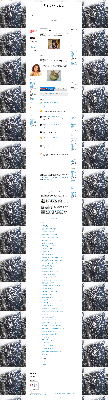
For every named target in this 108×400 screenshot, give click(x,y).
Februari (44, 356)
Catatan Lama (65, 177)
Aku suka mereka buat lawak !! (48, 340)
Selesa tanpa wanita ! (46, 296)
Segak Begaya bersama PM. (47, 286)
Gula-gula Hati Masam (32, 83)
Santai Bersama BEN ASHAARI (73, 124)
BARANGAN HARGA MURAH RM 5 (73, 155)
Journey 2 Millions (32, 109)
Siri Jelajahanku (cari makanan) (49, 333)
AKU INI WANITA (45, 302)
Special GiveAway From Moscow (48, 348)
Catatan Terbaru (43, 177)
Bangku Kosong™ (72, 171)
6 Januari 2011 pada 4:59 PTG (50, 110)
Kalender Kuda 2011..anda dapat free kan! (55, 210)
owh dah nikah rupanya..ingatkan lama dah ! (51, 325)
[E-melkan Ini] (56, 93)
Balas (44, 106)
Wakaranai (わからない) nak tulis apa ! (50, 234)
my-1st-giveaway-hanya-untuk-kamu (49, 245)
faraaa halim (73, 72)
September (44, 364)
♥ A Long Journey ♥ (73, 44)
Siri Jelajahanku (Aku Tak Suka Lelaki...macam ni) (53, 280)
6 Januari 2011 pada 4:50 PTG (51, 102)
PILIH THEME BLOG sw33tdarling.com (49, 283)
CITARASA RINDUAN (32, 99)
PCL (63, 66)
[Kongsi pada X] (58, 93)
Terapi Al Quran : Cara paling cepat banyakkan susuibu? (33, 122)
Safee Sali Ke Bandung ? (47, 265)
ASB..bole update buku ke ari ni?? (49, 231)
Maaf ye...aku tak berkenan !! (48, 336)
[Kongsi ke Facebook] (59, 93)
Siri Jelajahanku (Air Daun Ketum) (49, 308)
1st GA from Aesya (46, 342)
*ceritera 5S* (74, 143)
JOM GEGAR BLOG (45, 313)
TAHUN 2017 (32, 93)
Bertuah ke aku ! (45, 314)
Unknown (44, 137)
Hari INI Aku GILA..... (47, 242)
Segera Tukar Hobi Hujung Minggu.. (49, 274)
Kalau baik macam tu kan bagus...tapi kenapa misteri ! (54, 256)
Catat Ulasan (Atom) (48, 179)
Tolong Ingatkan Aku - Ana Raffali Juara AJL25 (52, 257)
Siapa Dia (38, 15)
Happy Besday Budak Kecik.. (48, 254)
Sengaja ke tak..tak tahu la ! (48, 282)
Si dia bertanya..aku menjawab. (48, 229)
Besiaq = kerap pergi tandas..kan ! (49, 334)
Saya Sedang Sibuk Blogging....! (49, 303)
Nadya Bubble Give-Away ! (47, 248)
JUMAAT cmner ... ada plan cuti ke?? (50, 310)
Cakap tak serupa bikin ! (47, 317)
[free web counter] (34, 377)
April (43, 359)
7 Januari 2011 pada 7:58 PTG (52, 152)
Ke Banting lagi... (46, 249)
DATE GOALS (73, 188)
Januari (44, 225)
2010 (42, 222)
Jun (43, 363)
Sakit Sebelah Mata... (46, 279)
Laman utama (31, 15)
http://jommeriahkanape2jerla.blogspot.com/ (33, 31)
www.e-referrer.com (54, 218)
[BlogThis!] (57, 93)
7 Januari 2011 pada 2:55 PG (52, 137)
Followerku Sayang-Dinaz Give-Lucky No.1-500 (50, 205)
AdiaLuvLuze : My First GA (47, 263)
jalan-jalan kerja (47, 95)
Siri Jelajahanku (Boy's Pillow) (49, 323)
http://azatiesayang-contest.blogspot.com (74, 64)
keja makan (54, 95)
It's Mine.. (32, 92)
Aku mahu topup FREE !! (47, 277)
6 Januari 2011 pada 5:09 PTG (53, 116)
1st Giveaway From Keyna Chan (48, 320)
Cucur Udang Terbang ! (46, 246)
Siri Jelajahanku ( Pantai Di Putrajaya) (50, 271)
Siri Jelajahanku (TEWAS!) (47, 268)
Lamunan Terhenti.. (46, 353)
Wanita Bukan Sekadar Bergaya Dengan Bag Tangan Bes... (54, 260)
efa (43, 110)
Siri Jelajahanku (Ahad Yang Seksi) (49, 293)
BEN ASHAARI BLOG (45, 343)
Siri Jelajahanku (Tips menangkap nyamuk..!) (51, 300)
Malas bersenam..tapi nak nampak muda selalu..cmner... (54, 328)
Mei (43, 361)
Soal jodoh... (45, 339)
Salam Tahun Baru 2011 (46, 226)
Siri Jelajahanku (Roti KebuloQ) (49, 276)
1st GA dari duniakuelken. (47, 305)
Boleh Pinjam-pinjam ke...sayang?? (49, 319)
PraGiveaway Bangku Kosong (47, 288)
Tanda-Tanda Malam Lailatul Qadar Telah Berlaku (73, 174)
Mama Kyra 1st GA (45, 337)
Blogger (60, 397)
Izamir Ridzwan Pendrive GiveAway (49, 228)
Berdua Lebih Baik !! (46, 251)
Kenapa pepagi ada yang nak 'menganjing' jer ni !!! (53, 351)
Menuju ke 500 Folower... (47, 354)
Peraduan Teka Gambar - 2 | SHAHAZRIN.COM (51, 239)
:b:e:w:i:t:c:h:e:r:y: (33, 119)
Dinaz (44, 116)
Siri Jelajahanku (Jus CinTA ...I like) (50, 297)
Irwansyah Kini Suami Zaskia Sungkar (53, 199)
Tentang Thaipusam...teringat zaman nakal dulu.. (52, 316)
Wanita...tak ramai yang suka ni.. (49, 331)
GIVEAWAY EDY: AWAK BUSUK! (47, 243)
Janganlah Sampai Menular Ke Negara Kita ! (51, 266)
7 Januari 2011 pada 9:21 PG (55, 145)
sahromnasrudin (46, 145)
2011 (42, 224)
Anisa (44, 102)
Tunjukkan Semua (75, 80)
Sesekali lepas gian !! (47, 350)
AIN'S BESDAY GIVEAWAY (46, 240)
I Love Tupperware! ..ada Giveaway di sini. (51, 262)
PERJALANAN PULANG (73, 181)
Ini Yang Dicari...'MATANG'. (48, 345)
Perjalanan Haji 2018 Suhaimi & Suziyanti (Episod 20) (73, 146)
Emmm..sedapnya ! (45, 299)
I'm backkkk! (73, 162)
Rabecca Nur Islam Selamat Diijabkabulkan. (51, 285)
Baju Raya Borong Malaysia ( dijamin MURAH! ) (73, 55)
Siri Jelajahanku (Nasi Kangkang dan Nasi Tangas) (52, 311)
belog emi (73, 33)
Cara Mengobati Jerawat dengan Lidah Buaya (73, 75)
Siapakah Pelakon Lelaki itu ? (48, 306)
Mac (43, 358)
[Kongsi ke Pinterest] (61, 93)
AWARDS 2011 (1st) (46, 259)
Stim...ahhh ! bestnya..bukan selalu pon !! (50, 194)
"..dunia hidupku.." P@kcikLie (73, 134)
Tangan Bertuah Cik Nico (47, 294)
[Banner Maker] (53, 90)
